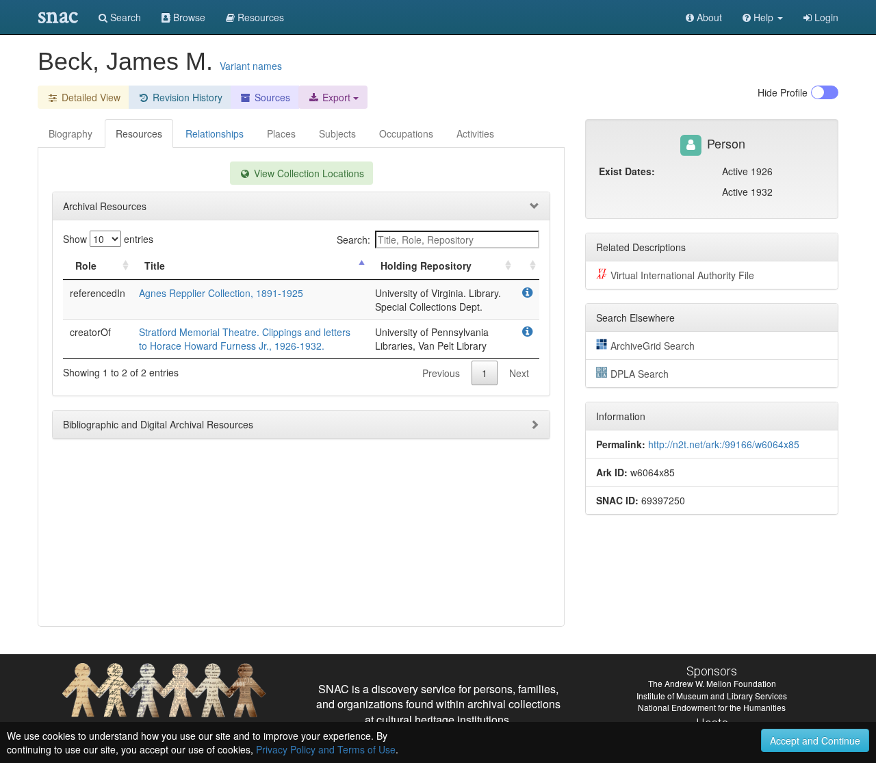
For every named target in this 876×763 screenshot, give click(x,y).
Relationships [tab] (214, 133)
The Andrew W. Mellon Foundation (712, 683)
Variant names (251, 66)
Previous (441, 373)
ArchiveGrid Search (652, 345)
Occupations (406, 133)
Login (825, 17)
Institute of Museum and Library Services (711, 695)
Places (281, 133)
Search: (353, 239)
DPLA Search (639, 373)
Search (124, 17)
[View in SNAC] (527, 293)
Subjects (337, 133)
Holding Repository (426, 265)
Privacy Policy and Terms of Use (326, 749)
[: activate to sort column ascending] (527, 266)
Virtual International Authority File (682, 275)
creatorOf (90, 332)
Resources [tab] (139, 133)
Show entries (108, 239)
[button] (762, 17)
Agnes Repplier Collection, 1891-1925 (221, 293)
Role (85, 265)
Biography (70, 133)
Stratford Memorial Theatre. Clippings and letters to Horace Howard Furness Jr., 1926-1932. (244, 338)
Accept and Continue (815, 740)
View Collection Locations (307, 173)
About (708, 17)
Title (154, 265)
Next (519, 373)
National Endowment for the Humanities (712, 707)
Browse (187, 17)
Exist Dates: (627, 171)
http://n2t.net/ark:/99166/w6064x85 (723, 444)
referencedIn (97, 293)
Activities (475, 133)
